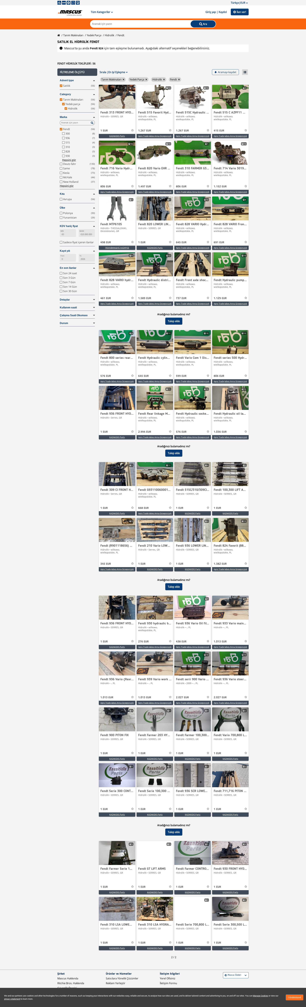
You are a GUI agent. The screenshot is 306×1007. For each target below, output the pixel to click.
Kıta (62, 193)
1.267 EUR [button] (144, 130)
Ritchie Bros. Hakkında (70, 983)
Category (65, 94)
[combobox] (225, 975)
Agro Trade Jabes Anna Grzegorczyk (154, 136)
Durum (64, 323)
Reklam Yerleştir (115, 983)
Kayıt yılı (65, 250)
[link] (117, 97)
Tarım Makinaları (73, 35)
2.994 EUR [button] (144, 431)
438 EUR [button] (181, 641)
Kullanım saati (68, 307)
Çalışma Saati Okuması (73, 315)
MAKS (82, 231)
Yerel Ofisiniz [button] (167, 978)
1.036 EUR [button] (220, 431)
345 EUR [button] (105, 563)
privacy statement (12, 999)
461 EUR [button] (105, 298)
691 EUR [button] (219, 242)
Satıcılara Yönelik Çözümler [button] (122, 978)
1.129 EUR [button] (220, 298)
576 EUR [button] (105, 376)
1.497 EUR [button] (144, 186)
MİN (62, 231)
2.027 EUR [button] (182, 697)
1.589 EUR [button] (144, 298)
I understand (294, 997)
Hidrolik (109, 35)
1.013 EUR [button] (220, 641)
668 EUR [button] (143, 508)
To (80, 256)
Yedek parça (94, 35)
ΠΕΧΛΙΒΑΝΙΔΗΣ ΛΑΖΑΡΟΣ (117, 247)
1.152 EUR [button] (220, 186)
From (62, 256)
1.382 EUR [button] (220, 563)
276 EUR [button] (143, 641)
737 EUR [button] (181, 298)
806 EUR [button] (105, 186)
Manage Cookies (260, 996)
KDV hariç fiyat (69, 226)
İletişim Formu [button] (168, 983)
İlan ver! (241, 12)
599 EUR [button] (181, 376)
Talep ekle (174, 321)
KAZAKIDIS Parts (117, 136)
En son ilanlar (68, 268)
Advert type (67, 80)
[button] (77, 72)
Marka (63, 117)
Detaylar (65, 299)
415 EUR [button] (219, 130)
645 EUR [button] (181, 242)
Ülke (62, 207)
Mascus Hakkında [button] (67, 978)
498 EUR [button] (105, 242)
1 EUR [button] (104, 130)
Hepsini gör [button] (69, 160)
